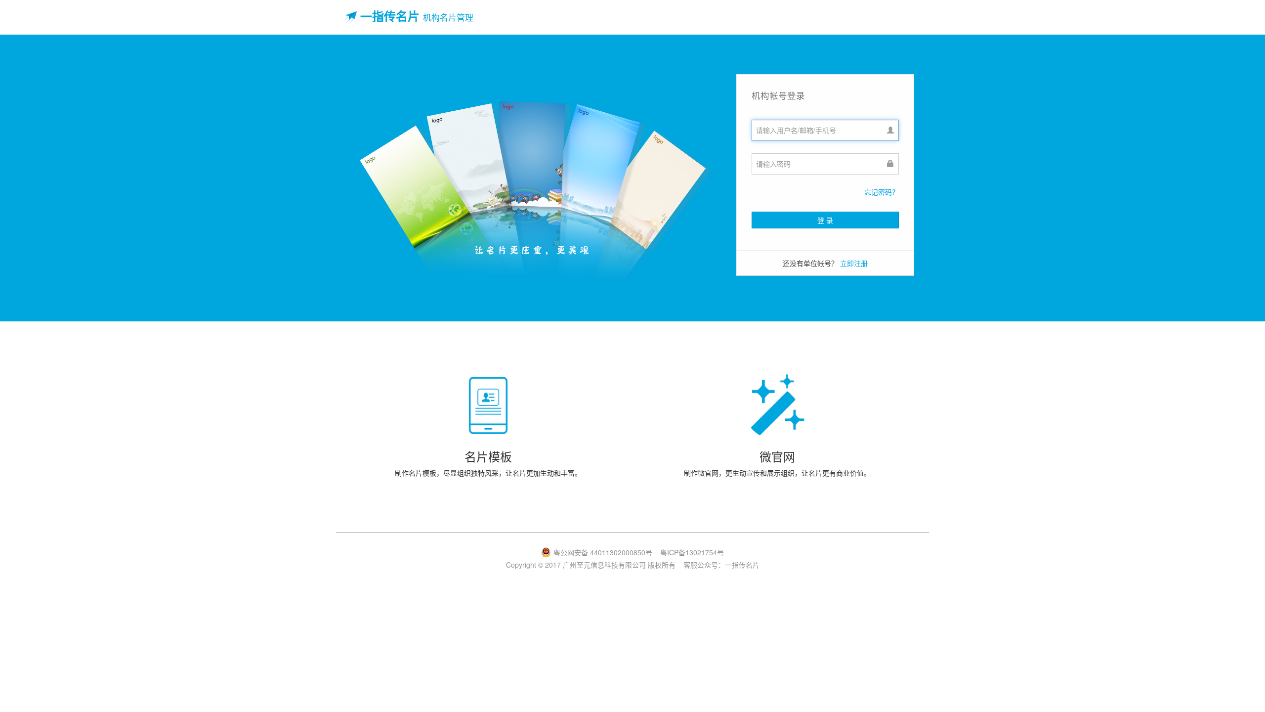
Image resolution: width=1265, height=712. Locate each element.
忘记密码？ (881, 192)
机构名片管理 (448, 17)
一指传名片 (390, 15)
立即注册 (854, 263)
